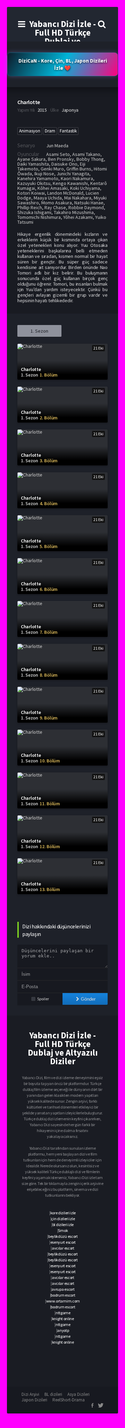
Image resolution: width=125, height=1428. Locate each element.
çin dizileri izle (63, 1218)
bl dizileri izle (63, 1224)
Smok (63, 1230)
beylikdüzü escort (63, 1236)
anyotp (63, 1330)
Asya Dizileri (78, 1394)
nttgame (63, 1312)
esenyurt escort (63, 1242)
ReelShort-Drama (68, 1400)
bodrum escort (63, 1295)
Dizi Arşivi (30, 1394)
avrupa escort (62, 1289)
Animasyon (29, 131)
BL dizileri (53, 1394)
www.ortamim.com (63, 1301)
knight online (63, 1318)
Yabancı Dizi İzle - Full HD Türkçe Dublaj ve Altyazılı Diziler (62, 36)
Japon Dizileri (34, 1400)
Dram (50, 131)
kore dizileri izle (63, 1212)
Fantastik (68, 131)
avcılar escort (63, 1248)
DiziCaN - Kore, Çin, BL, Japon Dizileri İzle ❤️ (62, 64)
